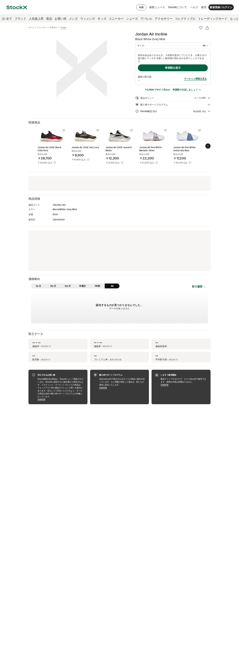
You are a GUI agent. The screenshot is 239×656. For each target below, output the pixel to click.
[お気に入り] (201, 28)
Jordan (63, 27)
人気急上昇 (36, 19)
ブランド (20, 19)
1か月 (38, 285)
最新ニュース (157, 7)
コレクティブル (185, 19)
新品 (49, 19)
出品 (141, 7)
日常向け (53, 27)
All (112, 285)
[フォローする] (63, 130)
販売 (203, 7)
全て (9, 19)
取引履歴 (197, 286)
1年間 (97, 285)
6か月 (68, 285)
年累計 (82, 285)
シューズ (132, 19)
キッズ (102, 19)
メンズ (73, 19)
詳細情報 (61, 399)
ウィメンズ (87, 19)
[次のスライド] (208, 146)
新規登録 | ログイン (221, 7)
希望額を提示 (173, 67)
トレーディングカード (212, 19)
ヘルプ (194, 7)
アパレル (146, 19)
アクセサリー (163, 19)
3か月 (53, 285)
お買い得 (60, 19)
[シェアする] (207, 28)
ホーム (31, 27)
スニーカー (116, 19)
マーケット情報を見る (195, 78)
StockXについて (178, 8)
